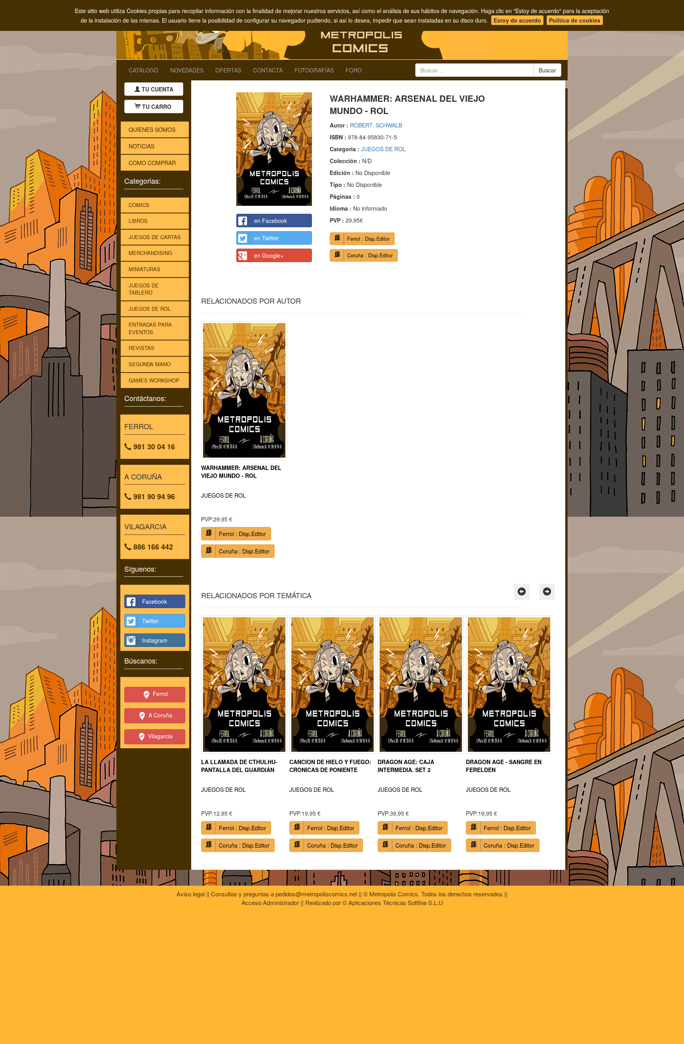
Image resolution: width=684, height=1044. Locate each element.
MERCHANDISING (150, 253)
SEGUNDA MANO (150, 364)
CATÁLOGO (143, 70)
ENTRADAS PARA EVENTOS (150, 328)
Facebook (154, 601)
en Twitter (266, 238)
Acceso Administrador (270, 902)
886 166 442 (152, 547)
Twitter (150, 621)
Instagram (154, 640)
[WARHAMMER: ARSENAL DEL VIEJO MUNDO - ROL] (274, 149)
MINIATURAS (144, 269)
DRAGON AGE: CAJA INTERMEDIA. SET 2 (406, 766)
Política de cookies (574, 20)
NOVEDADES (186, 70)
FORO (354, 70)
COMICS (139, 205)
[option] (244, 442)
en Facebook (270, 220)
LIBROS (138, 220)
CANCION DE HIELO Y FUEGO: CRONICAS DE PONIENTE (330, 766)
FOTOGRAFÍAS (314, 70)
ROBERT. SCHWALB (376, 125)
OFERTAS (228, 70)
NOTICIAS (141, 146)
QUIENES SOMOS (152, 129)
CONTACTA (268, 70)
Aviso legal (191, 894)
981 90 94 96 (153, 496)
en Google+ (268, 255)
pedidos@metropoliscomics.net (316, 894)
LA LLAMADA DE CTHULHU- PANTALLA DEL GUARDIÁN (239, 766)
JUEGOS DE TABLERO (144, 289)
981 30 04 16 (153, 446)
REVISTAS (141, 348)
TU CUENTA (156, 89)
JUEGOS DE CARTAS (155, 237)
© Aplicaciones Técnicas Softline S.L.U (392, 902)
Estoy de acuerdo (517, 20)
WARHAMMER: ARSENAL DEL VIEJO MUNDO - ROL (241, 471)
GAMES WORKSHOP (154, 380)
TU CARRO (157, 106)
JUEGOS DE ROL (150, 308)
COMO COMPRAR (152, 163)
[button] (522, 592)
